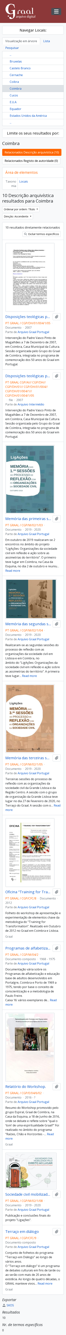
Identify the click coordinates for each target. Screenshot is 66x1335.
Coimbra (15, 89)
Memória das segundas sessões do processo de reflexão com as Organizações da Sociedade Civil (28, 624)
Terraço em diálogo (22, 1231)
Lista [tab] (46, 41)
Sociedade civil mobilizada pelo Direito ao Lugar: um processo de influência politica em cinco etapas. (28, 1194)
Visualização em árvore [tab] (21, 41)
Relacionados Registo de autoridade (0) (31, 161)
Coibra (14, 82)
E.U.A (13, 102)
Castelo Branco (20, 68)
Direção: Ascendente (16, 216)
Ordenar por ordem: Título (20, 209)
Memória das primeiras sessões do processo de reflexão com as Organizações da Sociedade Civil (28, 519)
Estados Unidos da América (28, 116)
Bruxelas (16, 61)
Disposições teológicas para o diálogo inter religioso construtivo (28, 317)
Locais (23, 181)
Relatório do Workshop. (25, 1086)
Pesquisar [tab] (12, 48)
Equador (15, 109)
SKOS (10, 1305)
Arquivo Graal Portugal (33, 332)
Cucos (14, 95)
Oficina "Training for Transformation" (28, 892)
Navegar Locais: (33, 30)
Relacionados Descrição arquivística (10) (32, 152)
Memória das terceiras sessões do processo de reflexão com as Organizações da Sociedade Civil (28, 758)
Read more (12, 571)
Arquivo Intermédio (31, 404)
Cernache (16, 75)
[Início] (22, 11)
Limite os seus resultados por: (33, 133)
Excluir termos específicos (43, 234)
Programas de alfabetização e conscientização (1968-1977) (28, 948)
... (10, 55)
